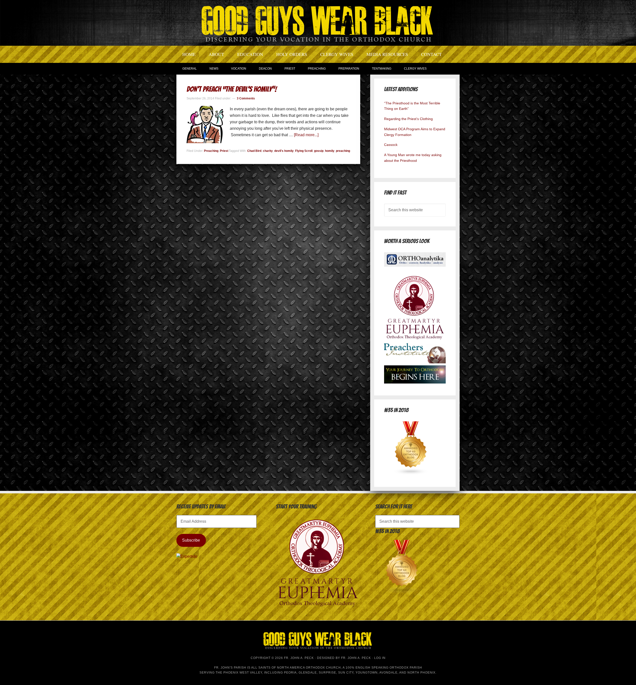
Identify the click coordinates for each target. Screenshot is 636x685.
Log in (380, 658)
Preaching (211, 151)
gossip (318, 151)
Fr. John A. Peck (356, 658)
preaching (343, 151)
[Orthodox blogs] (411, 473)
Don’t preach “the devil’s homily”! (232, 89)
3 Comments (246, 98)
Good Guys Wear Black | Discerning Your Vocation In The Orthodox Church (318, 22)
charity (268, 151)
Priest (224, 151)
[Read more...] (306, 135)
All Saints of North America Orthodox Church (296, 667)
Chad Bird (254, 151)
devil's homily (284, 151)
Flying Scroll (304, 151)
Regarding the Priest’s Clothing (408, 119)
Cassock (391, 145)
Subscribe (191, 540)
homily (329, 151)
